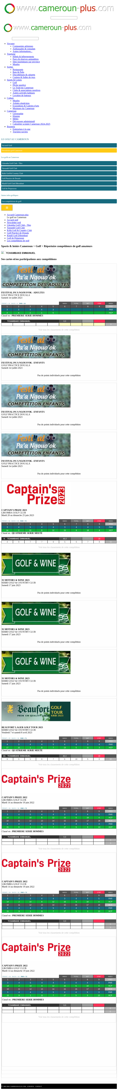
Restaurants (18, 69)
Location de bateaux (22, 95)
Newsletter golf (14, 222)
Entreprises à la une (21, 129)
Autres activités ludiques (24, 93)
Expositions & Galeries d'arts (26, 106)
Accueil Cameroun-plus (17, 215)
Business (11, 126)
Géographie (18, 113)
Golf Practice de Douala (18, 233)
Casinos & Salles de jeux (24, 77)
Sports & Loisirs (14, 80)
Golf (15, 82)
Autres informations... (22, 51)
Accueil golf (12, 220)
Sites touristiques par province (26, 62)
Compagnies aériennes (23, 46)
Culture (10, 98)
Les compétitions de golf (18, 240)
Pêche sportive (19, 85)
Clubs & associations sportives (26, 90)
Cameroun (11, 111)
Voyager (11, 43)
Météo (15, 119)
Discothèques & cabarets (24, 74)
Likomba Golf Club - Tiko (19, 225)
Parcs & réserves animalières (26, 59)
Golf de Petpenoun (15, 238)
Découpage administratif (24, 121)
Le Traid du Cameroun (23, 87)
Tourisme (11, 54)
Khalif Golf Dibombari (17, 235)
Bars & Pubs (18, 72)
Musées (16, 64)
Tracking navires (20, 132)
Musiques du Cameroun (23, 108)
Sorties (10, 67)
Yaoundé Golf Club (16, 227)
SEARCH (45, 17)
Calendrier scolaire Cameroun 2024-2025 (31, 124)
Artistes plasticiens (21, 103)
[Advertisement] (59, 1045)
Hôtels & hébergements (23, 56)
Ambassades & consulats (24, 49)
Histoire (16, 116)
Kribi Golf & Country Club (19, 230)
